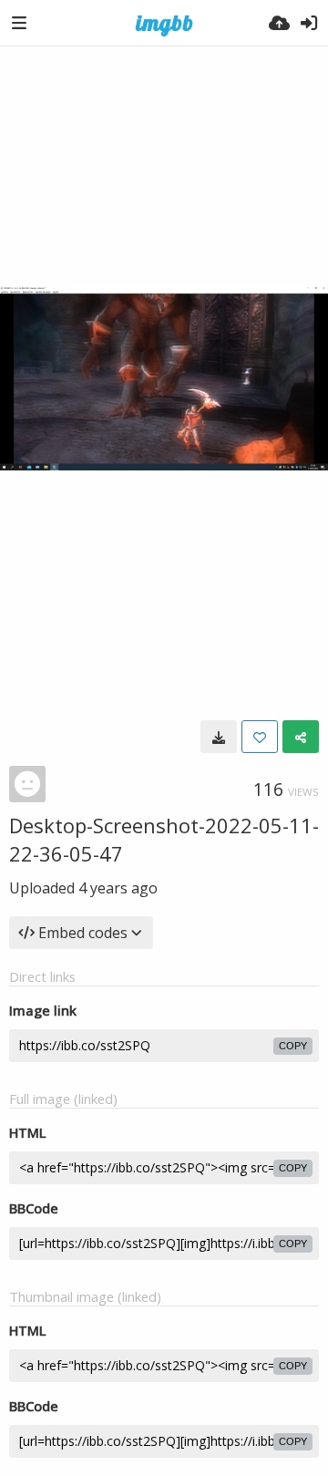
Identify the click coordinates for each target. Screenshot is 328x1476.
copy (293, 1045)
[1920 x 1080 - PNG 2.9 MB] (218, 736)
